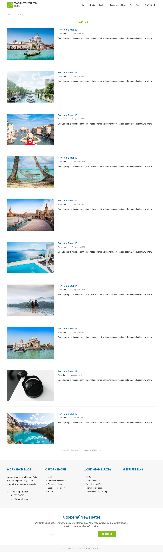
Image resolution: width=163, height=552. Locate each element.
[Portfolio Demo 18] (30, 129)
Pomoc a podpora (55, 484)
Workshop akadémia (94, 484)
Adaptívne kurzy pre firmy (97, 492)
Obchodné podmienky (57, 481)
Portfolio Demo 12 (67, 371)
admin (65, 33)
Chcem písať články (118, 5)
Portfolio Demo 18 (67, 115)
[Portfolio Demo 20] (30, 44)
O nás (92, 5)
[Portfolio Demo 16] (30, 215)
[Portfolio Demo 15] (30, 257)
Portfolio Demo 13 (67, 328)
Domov (9, 15)
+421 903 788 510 (17, 495)
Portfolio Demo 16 (67, 200)
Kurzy (84, 5)
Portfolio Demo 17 (67, 157)
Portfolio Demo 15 (67, 243)
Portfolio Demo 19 (67, 72)
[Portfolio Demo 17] (30, 172)
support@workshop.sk (19, 499)
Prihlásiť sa (134, 5)
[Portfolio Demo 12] (30, 385)
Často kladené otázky (56, 488)
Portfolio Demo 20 (67, 29)
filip (64, 375)
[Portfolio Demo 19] (30, 87)
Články (101, 5)
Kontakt (51, 492)
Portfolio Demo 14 (67, 286)
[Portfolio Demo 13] (30, 343)
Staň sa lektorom (93, 481)
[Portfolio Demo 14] (30, 300)
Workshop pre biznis (94, 488)
